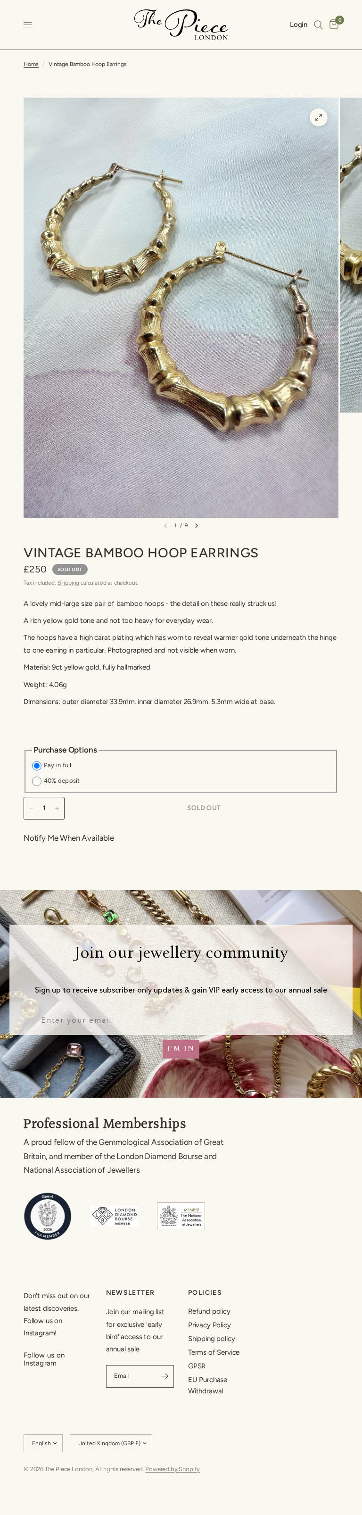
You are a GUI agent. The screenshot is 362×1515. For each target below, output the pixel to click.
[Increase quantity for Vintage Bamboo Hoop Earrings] (57, 808)
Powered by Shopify (172, 1469)
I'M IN (181, 1049)
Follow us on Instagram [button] (44, 1355)
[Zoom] (319, 117)
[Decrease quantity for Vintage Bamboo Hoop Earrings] (31, 808)
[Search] (318, 25)
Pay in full (58, 765)
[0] (332, 25)
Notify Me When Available (69, 838)
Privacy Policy (209, 1325)
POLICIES (205, 1293)
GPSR (197, 1366)
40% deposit (62, 780)
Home (31, 64)
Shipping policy (211, 1338)
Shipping (69, 583)
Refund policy (209, 1311)
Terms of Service (213, 1352)
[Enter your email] (164, 1376)
